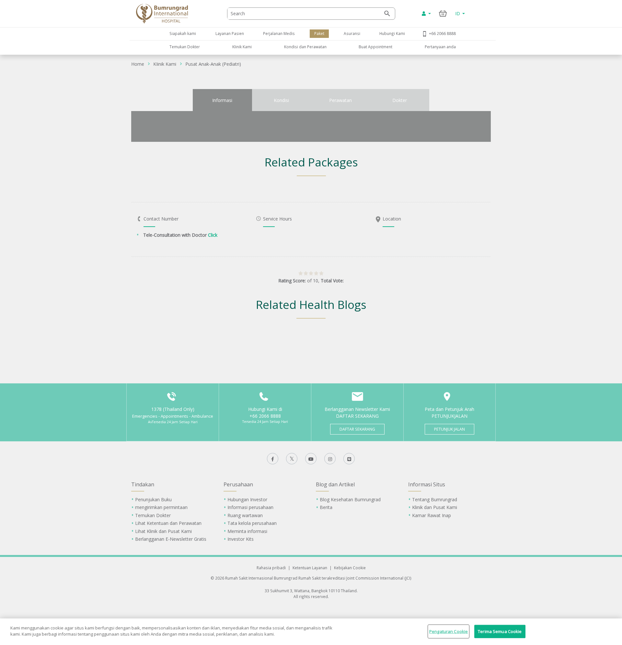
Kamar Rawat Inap (431, 515)
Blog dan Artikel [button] (335, 484)
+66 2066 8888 (442, 33)
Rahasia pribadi (271, 567)
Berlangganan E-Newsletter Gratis (170, 539)
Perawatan (340, 100)
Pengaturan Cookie (448, 631)
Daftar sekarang (357, 429)
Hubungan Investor (247, 499)
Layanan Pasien (229, 33)
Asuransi (352, 33)
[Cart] (443, 13)
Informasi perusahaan (250, 507)
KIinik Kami (242, 46)
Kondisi (281, 100)
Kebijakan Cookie (350, 567)
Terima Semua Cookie (500, 631)
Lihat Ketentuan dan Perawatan (168, 523)
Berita (326, 507)
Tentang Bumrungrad (434, 499)
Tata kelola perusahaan (252, 523)
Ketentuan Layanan (310, 567)
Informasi (222, 100)
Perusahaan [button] (238, 484)
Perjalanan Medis (279, 33)
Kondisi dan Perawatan (305, 46)
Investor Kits (240, 539)
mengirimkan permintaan (161, 507)
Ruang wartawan (245, 515)
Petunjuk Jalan (449, 429)
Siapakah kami (182, 33)
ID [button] (458, 13)
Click (212, 235)
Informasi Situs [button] (426, 484)
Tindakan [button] (142, 484)
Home (137, 64)
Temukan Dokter (184, 46)
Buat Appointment (375, 46)
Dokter (399, 100)
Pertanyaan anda (440, 46)
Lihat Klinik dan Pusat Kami (163, 531)
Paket (319, 33)
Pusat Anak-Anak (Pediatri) (213, 64)
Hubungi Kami (392, 33)
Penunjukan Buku (153, 499)
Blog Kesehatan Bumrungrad (350, 499)
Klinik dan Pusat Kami (434, 507)
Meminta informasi (247, 531)
